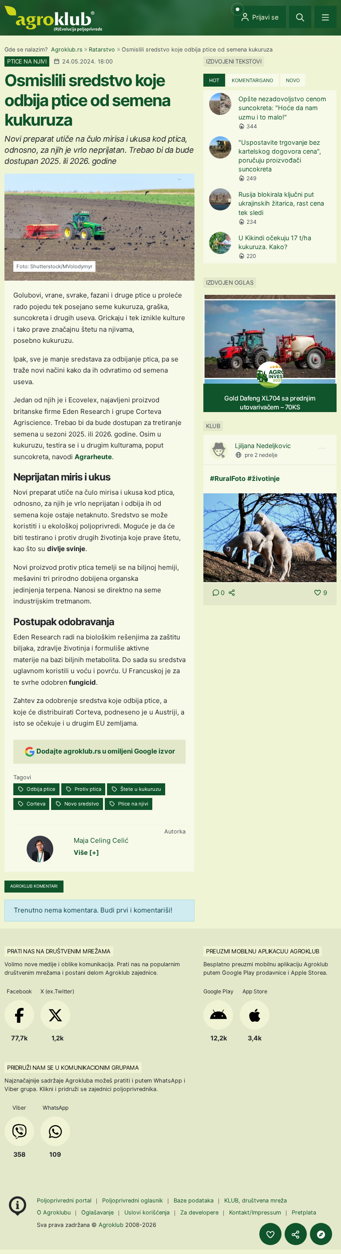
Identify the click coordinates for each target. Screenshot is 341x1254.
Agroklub (111, 1224)
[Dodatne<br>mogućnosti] (321, 1234)
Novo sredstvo (81, 804)
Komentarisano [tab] (252, 80)
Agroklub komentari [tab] (34, 886)
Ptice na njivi (132, 804)
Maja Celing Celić (101, 840)
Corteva (35, 804)
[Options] (322, 448)
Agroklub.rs (67, 49)
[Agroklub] (53, 18)
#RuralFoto (228, 478)
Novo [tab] (293, 80)
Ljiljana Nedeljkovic (263, 445)
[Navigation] (325, 17)
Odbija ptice (40, 789)
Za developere (199, 1212)
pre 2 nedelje (261, 455)
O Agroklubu (54, 1212)
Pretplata (304, 1212)
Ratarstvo (102, 49)
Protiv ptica (87, 789)
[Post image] (270, 537)
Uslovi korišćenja (147, 1212)
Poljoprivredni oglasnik (133, 1200)
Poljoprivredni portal (65, 1200)
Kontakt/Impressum (255, 1212)
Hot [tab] (214, 80)
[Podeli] (296, 1234)
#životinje (263, 478)
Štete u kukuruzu (140, 789)
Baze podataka (194, 1200)
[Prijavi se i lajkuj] (270, 1234)
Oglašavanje (97, 1212)
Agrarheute (93, 456)
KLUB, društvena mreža (255, 1200)
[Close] (300, 17)
